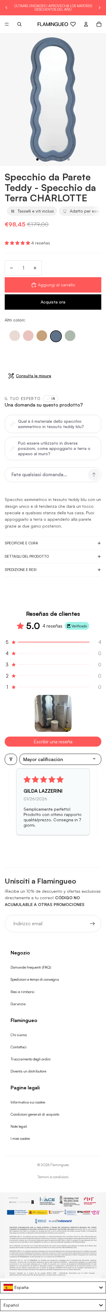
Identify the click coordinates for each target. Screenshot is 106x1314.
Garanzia (18, 1003)
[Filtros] (11, 759)
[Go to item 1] (53, 713)
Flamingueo (59, 1165)
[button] (18, 242)
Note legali (19, 1126)
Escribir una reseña (53, 742)
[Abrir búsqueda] (19, 24)
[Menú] (7, 24)
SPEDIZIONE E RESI (21, 569)
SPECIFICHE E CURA (21, 543)
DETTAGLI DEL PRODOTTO (27, 556)
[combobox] (53, 1287)
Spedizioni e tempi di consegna (35, 979)
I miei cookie (20, 1138)
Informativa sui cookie (28, 1102)
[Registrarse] (92, 924)
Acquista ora (53, 301)
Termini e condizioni (53, 1177)
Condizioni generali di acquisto (35, 1114)
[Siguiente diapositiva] (99, 7)
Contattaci (18, 1046)
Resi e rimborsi (22, 991)
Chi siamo (19, 1034)
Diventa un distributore (28, 1071)
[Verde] (70, 335)
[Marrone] (42, 335)
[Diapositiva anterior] (6, 7)
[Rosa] (28, 335)
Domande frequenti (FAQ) (31, 967)
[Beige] (14, 335)
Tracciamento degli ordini (31, 1059)
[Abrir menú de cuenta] (86, 24)
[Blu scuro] (56, 336)
